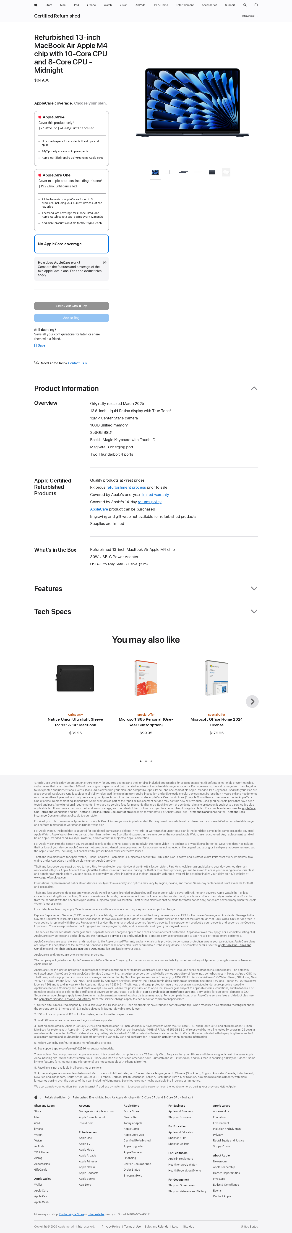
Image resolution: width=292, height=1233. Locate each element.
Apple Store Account (92, 1117)
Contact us (77, 363)
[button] (244, 5)
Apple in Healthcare (180, 1158)
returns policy (150, 502)
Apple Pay (40, 1196)
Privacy (218, 1134)
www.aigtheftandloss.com (50, 877)
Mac (37, 1117)
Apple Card (41, 1190)
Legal (175, 1226)
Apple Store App (134, 1134)
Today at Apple (133, 1123)
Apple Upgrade (133, 1146)
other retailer (96, 1214)
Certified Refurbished (57, 16)
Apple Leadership (224, 1167)
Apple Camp (131, 1129)
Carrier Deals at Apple (137, 1164)
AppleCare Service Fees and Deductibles (121, 935)
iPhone (38, 1129)
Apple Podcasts (88, 1173)
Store (37, 1111)
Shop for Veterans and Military (187, 1191)
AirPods (39, 1146)
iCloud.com (86, 1123)
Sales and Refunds (156, 1226)
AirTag (38, 1158)
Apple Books (87, 1178)
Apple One (85, 1138)
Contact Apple (222, 1196)
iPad (37, 1123)
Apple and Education (181, 1132)
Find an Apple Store (71, 1214)
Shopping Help (133, 1175)
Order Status (132, 1169)
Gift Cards (40, 1169)
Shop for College (178, 1144)
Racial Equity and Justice (228, 1140)
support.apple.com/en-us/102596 (64, 1048)
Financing (130, 1158)
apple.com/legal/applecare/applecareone (169, 991)
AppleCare (99, 509)
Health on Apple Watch (182, 1164)
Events (217, 1190)
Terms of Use (132, 1226)
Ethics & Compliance (226, 1184)
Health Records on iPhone (184, 1170)
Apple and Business (180, 1111)
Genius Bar (131, 1117)
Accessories (42, 1164)
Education (219, 1117)
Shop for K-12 (176, 1138)
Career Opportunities (226, 1173)
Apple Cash (41, 1202)
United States (249, 1226)
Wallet (38, 1184)
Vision (38, 1140)
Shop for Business (179, 1117)
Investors (219, 1178)
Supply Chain (221, 1146)
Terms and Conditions (202, 812)
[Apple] (35, 1097)
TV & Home (41, 1152)
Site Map (188, 1226)
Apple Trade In (133, 1152)
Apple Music (86, 1149)
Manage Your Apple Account (97, 1111)
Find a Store (131, 1111)
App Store (85, 1184)
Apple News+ (87, 1167)
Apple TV (84, 1144)
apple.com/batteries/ (167, 1037)
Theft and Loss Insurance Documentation (104, 812)
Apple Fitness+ (88, 1161)
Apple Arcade (87, 1155)
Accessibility (221, 1111)
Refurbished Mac (55, 1097)
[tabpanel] (192, 98)
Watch (38, 1134)
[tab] (155, 173)
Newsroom (220, 1161)
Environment (221, 1123)
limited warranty (155, 494)
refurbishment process (126, 487)
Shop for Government (182, 1185)
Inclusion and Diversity (227, 1129)
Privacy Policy (111, 1226)
